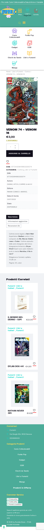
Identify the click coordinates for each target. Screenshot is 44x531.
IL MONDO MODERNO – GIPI (15, 318)
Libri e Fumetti (17, 71)
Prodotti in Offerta (22, 488)
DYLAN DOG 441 (16, 366)
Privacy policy (13, 499)
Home (8, 71)
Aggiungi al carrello (19, 153)
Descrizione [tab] (13, 217)
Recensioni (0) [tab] (14, 226)
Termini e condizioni (15, 504)
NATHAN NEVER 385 (16, 412)
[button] (36, 79)
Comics (27, 71)
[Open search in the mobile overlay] (20, 23)
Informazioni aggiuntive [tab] (17, 221)
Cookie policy (13, 502)
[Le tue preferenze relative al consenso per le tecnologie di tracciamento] (4, 527)
